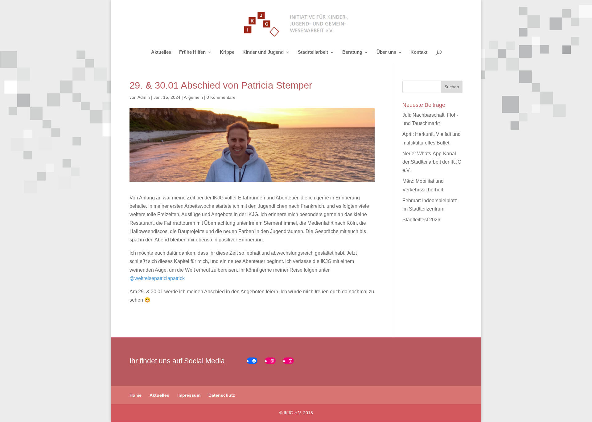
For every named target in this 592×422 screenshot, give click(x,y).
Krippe (227, 52)
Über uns (386, 52)
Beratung (352, 52)
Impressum (188, 395)
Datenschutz (221, 395)
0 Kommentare (221, 97)
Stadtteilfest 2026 (421, 219)
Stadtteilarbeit (313, 52)
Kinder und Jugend (263, 52)
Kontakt (418, 52)
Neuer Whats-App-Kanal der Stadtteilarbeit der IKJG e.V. (431, 162)
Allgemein (193, 97)
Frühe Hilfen (192, 52)
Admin (144, 97)
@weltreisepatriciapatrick (157, 278)
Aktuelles (161, 52)
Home (136, 395)
